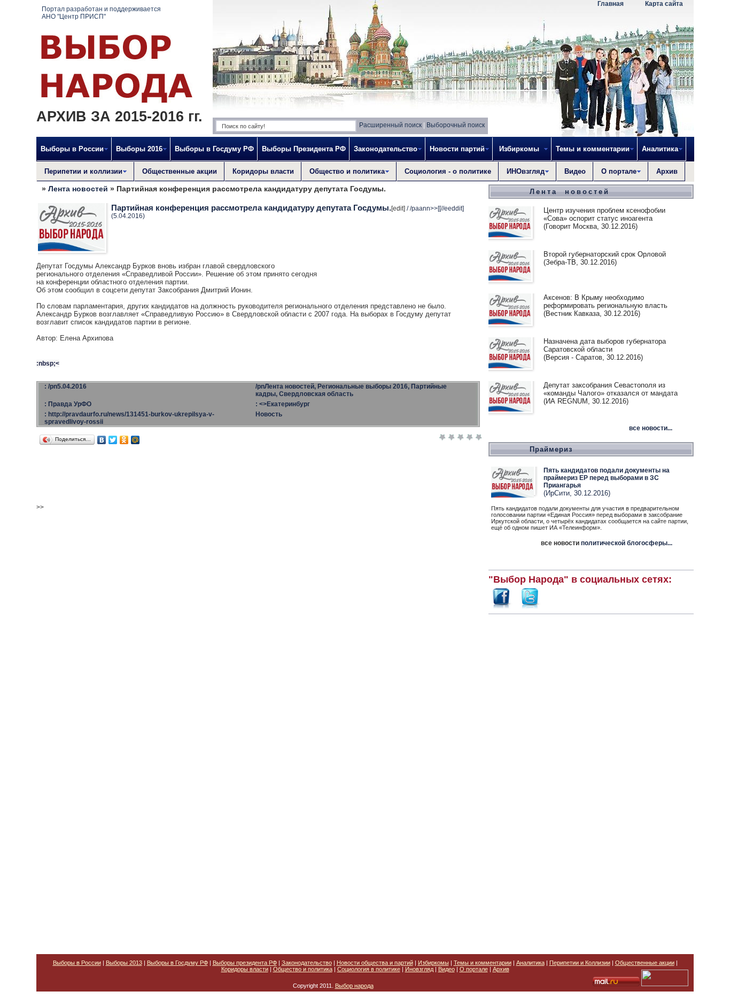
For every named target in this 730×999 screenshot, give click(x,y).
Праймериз (551, 449)
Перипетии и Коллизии (579, 962)
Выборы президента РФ (245, 962)
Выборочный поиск (455, 125)
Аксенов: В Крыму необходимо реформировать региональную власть (605, 301)
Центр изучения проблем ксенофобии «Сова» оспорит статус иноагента (604, 214)
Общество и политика (302, 969)
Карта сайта (664, 3)
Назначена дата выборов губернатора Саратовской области (604, 345)
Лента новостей (78, 188)
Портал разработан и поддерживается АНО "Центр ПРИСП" (101, 12)
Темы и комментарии (482, 962)
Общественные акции (179, 171)
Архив (667, 171)
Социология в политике (368, 969)
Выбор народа (354, 985)
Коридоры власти (263, 171)
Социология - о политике (448, 171)
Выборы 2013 (124, 962)
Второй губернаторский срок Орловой (604, 254)
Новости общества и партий (375, 962)
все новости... (650, 428)
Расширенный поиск (390, 125)
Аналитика (530, 962)
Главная (610, 3)
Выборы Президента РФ (304, 149)
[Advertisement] (591, 778)
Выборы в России (77, 962)
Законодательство (307, 962)
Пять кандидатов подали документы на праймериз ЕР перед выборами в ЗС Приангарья (606, 478)
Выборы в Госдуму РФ (214, 149)
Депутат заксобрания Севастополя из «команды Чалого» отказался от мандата (610, 389)
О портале (474, 969)
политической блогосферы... (626, 543)
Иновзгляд (419, 969)
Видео (575, 171)
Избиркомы (433, 962)
